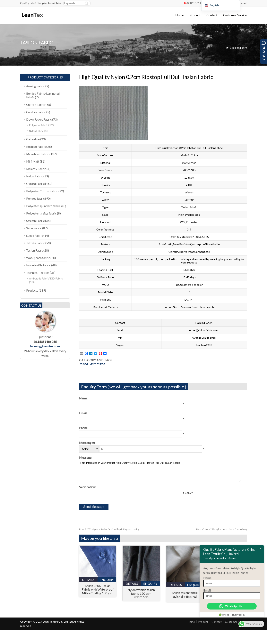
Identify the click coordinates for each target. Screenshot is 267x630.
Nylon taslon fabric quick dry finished (185, 594)
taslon (101, 364)
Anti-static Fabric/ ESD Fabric (46, 278)
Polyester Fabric (38, 125)
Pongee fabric (35, 198)
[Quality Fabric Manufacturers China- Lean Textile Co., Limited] (32, 18)
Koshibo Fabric (36, 146)
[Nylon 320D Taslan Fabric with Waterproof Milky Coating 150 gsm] (97, 576)
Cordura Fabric (36, 112)
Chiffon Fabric (35, 104)
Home (179, 15)
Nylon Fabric (36, 131)
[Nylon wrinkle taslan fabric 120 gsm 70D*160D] (141, 580)
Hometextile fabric (38, 265)
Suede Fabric (34, 235)
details (88, 579)
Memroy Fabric (36, 169)
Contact (211, 15)
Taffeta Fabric (35, 243)
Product (195, 15)
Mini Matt (32, 161)
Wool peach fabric (38, 258)
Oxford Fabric (35, 183)
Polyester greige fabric (41, 213)
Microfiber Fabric (37, 154)
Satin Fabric (34, 228)
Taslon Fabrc (239, 47)
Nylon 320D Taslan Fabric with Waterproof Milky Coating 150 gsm (98, 589)
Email (207, 590)
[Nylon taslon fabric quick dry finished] (184, 581)
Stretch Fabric (35, 220)
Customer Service (235, 15)
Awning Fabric (35, 86)
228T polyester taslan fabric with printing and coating (109, 529)
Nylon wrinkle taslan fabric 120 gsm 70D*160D (141, 593)
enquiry (107, 579)
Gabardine (33, 139)
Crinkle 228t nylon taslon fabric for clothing (221, 529)
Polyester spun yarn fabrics (44, 206)
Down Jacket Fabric (39, 119)
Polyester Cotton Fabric (42, 191)
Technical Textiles (37, 272)
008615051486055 (199, 3)
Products (32, 290)
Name (207, 578)
